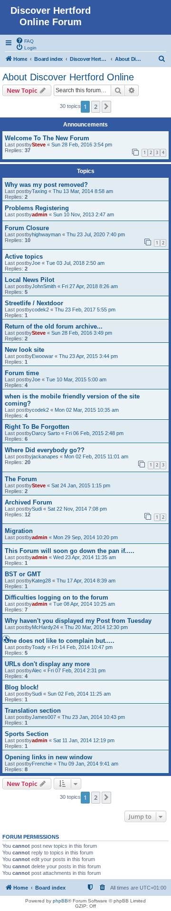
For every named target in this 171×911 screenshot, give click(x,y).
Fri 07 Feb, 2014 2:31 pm (76, 670)
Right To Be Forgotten (37, 426)
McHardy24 (45, 627)
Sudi (37, 509)
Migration (19, 530)
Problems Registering (37, 208)
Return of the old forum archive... (54, 326)
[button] (106, 106)
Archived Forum (28, 502)
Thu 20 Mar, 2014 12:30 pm (96, 627)
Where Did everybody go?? (45, 450)
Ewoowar (42, 356)
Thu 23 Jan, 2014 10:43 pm (93, 717)
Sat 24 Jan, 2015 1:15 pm (80, 485)
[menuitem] (25, 40)
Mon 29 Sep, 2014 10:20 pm (85, 537)
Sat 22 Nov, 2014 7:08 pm (77, 509)
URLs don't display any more (47, 664)
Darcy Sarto (46, 433)
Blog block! (21, 687)
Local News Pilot (29, 279)
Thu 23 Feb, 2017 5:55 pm (85, 309)
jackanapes (45, 456)
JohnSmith (44, 286)
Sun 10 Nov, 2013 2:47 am (83, 214)
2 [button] (95, 106)
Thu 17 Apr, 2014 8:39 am (86, 580)
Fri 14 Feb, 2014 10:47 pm (82, 647)
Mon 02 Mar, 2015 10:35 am (87, 410)
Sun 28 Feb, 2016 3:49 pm (81, 333)
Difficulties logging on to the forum (56, 597)
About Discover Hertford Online (68, 77)
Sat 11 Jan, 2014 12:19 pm (83, 740)
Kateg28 (41, 580)
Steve (39, 144)
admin (40, 214)
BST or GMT (23, 574)
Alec (37, 670)
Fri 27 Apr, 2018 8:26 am (90, 286)
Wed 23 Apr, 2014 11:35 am (84, 557)
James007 (44, 717)
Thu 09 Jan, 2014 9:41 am (88, 763)
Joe (36, 263)
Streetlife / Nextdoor (34, 303)
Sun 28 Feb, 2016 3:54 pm (81, 144)
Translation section (33, 710)
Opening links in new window (48, 757)
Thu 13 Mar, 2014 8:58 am (83, 191)
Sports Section (26, 733)
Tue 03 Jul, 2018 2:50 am (75, 263)
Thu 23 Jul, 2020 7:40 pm (95, 234)
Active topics (24, 256)
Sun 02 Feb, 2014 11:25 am (79, 694)
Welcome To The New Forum (47, 138)
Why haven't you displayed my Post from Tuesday (78, 620)
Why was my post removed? (46, 184)
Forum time (22, 373)
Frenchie (42, 763)
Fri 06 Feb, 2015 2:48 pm (95, 433)
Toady (39, 647)
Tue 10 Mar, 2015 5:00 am (76, 379)
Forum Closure (27, 228)
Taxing (39, 191)
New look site (24, 349)
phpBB (60, 900)
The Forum (21, 479)
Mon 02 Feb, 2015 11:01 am (96, 456)
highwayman (46, 234)
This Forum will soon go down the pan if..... (69, 550)
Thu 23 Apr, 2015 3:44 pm (88, 356)
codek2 (40, 309)
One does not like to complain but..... (59, 640)
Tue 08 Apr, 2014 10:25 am (84, 604)
